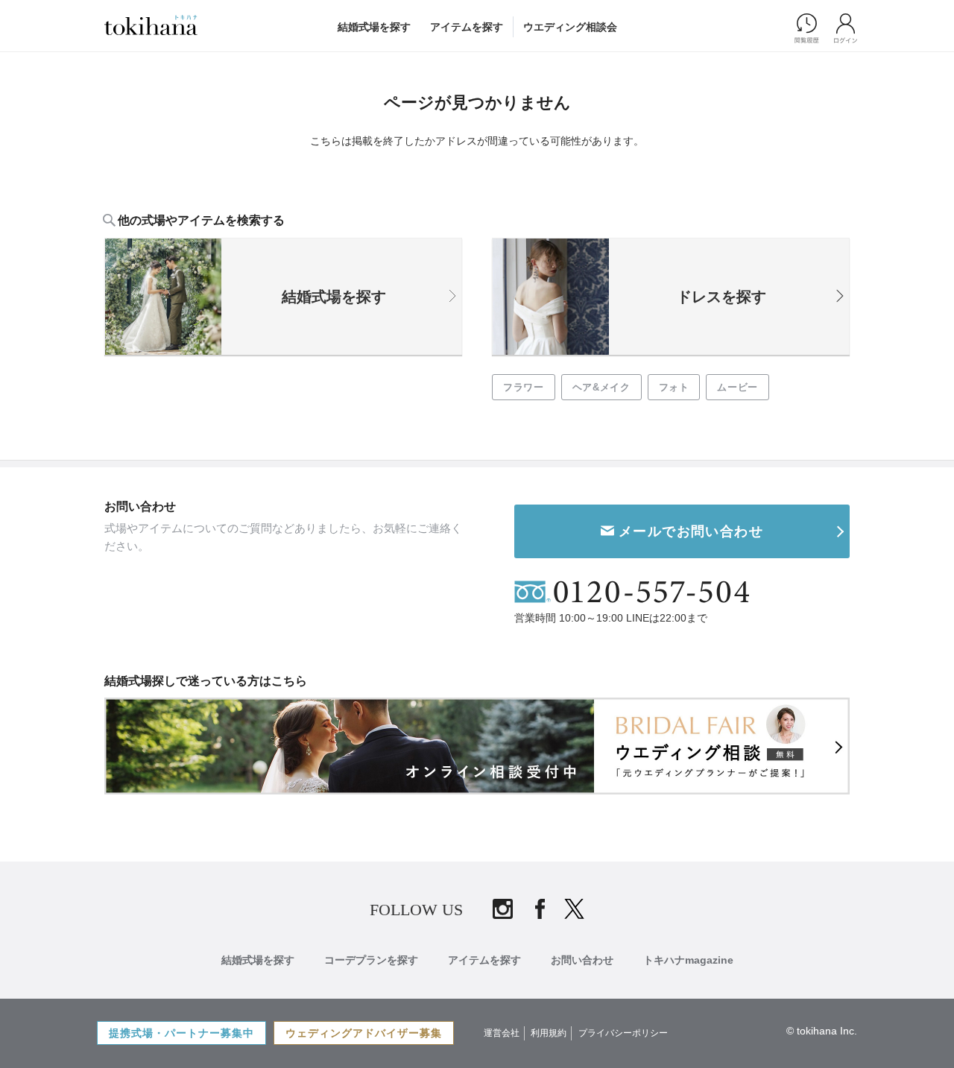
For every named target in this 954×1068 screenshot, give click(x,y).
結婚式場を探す (374, 27)
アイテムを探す (466, 27)
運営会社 (501, 1033)
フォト (674, 387)
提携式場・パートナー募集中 (181, 1033)
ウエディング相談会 (570, 27)
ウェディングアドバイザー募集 (363, 1033)
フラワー (523, 387)
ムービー (737, 387)
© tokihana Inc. (821, 1031)
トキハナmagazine (688, 960)
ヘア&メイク (601, 387)
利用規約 (548, 1033)
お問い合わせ (582, 960)
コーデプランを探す (371, 960)
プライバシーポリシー (623, 1033)
